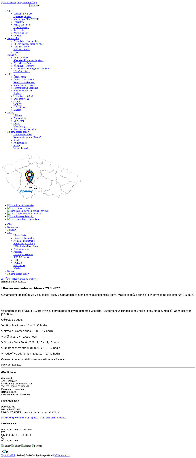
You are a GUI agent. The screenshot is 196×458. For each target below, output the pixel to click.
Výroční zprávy (21, 27)
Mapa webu (7, 417)
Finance (17, 52)
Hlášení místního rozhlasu (25, 88)
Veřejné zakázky (21, 46)
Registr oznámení (21, 24)
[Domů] (41, 200)
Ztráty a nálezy (20, 33)
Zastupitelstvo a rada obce (26, 41)
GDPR (16, 101)
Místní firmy (19, 126)
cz (2, 279)
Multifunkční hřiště (22, 134)
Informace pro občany (24, 85)
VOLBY (17, 104)
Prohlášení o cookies (56, 417)
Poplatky (17, 93)
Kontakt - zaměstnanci (24, 82)
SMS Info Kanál (21, 99)
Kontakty (11, 55)
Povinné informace (22, 90)
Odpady (17, 35)
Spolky (16, 145)
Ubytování (18, 120)
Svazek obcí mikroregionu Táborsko (31, 68)
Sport (16, 140)
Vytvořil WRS (8, 455)
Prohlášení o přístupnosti (26, 417)
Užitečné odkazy (21, 71)
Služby (10, 112)
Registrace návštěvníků (24, 129)
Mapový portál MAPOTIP (26, 19)
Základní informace (22, 13)
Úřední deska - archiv (23, 79)
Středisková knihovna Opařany (28, 60)
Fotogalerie (18, 22)
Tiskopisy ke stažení (23, 96)
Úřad (9, 74)
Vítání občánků (20, 148)
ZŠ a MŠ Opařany (22, 63)
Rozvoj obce (19, 30)
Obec (10, 11)
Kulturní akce (20, 142)
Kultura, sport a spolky (18, 131)
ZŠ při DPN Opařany (23, 66)
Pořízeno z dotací (21, 49)
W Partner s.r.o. (62, 455)
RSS (42, 417)
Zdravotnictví (19, 118)
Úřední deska (19, 77)
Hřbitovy (17, 115)
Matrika (17, 110)
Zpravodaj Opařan (22, 16)
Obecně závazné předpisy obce (28, 44)
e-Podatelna (19, 107)
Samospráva (13, 38)
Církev (16, 123)
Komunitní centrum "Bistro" (27, 137)
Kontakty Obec (20, 57)
